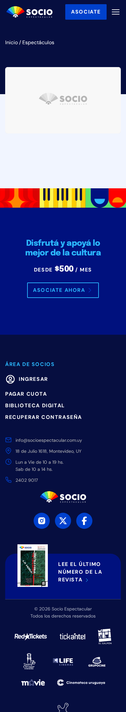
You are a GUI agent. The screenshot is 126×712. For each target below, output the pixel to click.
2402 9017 (27, 480)
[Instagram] (42, 521)
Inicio (11, 42)
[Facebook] (84, 521)
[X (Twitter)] (63, 521)
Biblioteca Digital (35, 405)
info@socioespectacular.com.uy (49, 440)
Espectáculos (38, 42)
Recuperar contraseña (43, 417)
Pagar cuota (26, 394)
